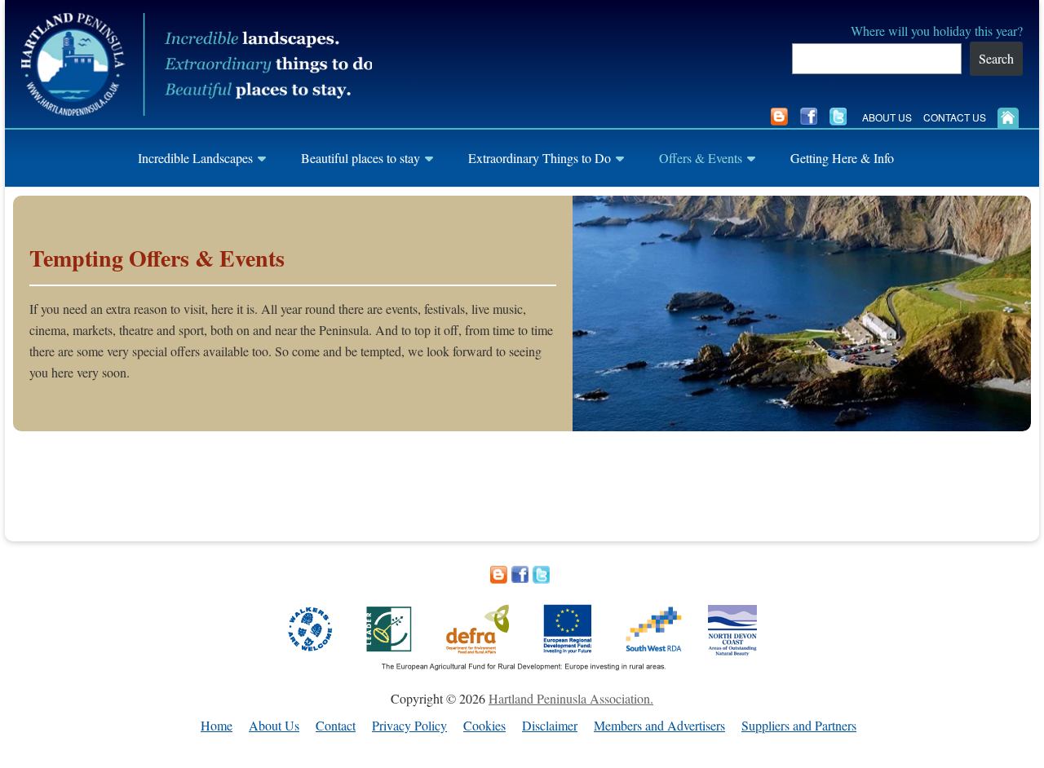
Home (216, 726)
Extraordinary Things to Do (539, 157)
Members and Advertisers (659, 726)
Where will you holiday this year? (937, 30)
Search (996, 58)
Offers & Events (700, 157)
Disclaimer (549, 726)
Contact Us (954, 117)
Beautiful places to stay (360, 157)
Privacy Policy (409, 726)
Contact (336, 726)
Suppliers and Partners (798, 726)
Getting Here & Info (842, 157)
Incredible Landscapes (195, 157)
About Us (887, 117)
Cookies (484, 726)
